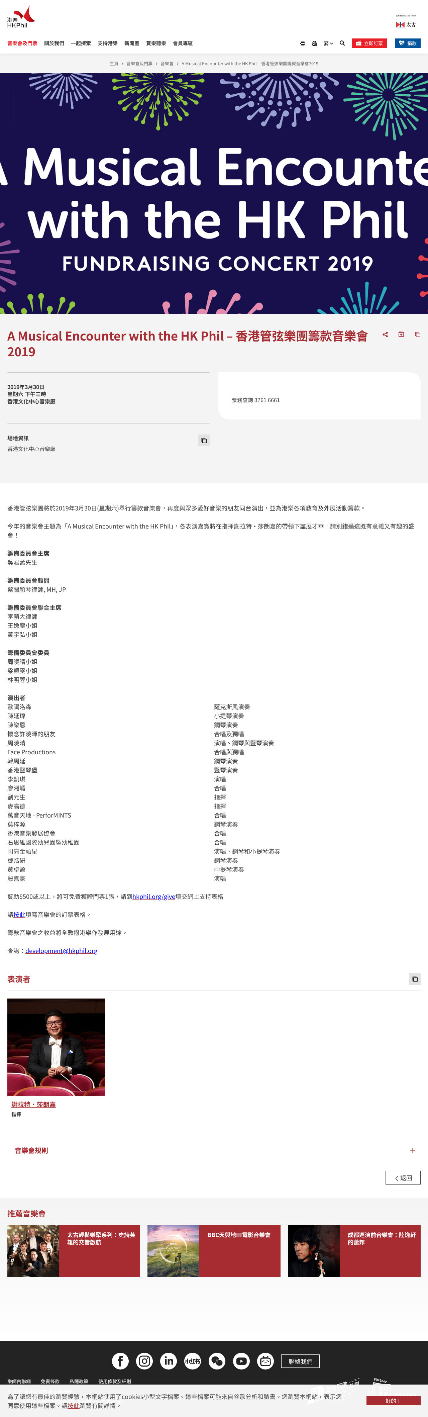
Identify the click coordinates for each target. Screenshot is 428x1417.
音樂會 (167, 63)
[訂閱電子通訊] (314, 43)
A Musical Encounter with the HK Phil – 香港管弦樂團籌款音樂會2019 (250, 63)
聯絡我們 (301, 1361)
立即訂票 (373, 43)
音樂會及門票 (139, 63)
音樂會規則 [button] (31, 1150)
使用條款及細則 (114, 1381)
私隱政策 (79, 1381)
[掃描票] (302, 43)
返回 (405, 1177)
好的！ (394, 1401)
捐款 (412, 43)
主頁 (114, 63)
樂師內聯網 (19, 1381)
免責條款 (50, 1381)
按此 (74, 1405)
